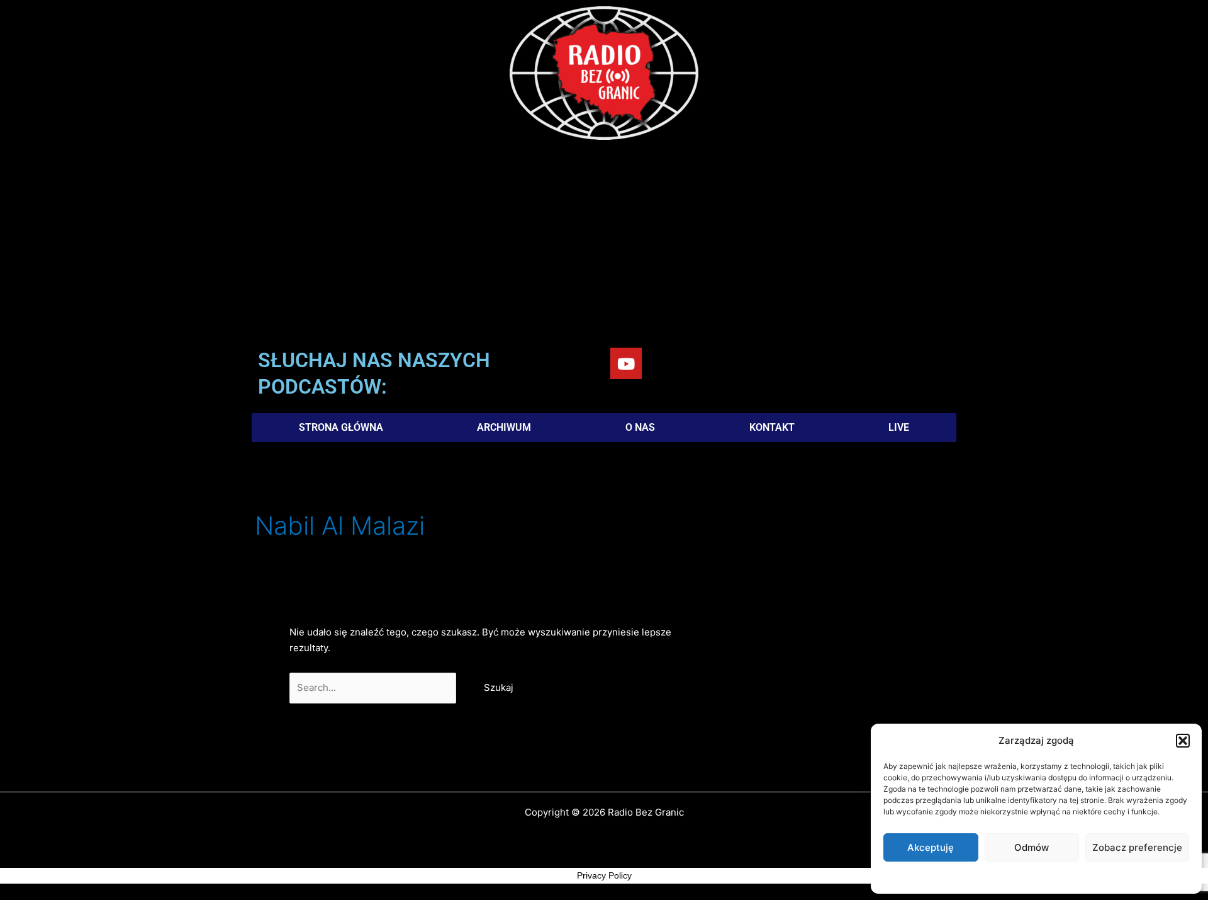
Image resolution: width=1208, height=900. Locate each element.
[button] (1183, 740)
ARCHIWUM (504, 427)
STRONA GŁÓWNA (341, 427)
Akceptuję (930, 847)
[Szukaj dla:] (374, 687)
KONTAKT (772, 427)
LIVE (898, 427)
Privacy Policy (604, 875)
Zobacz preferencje (1137, 847)
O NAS (640, 427)
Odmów (1031, 847)
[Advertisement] (604, 247)
